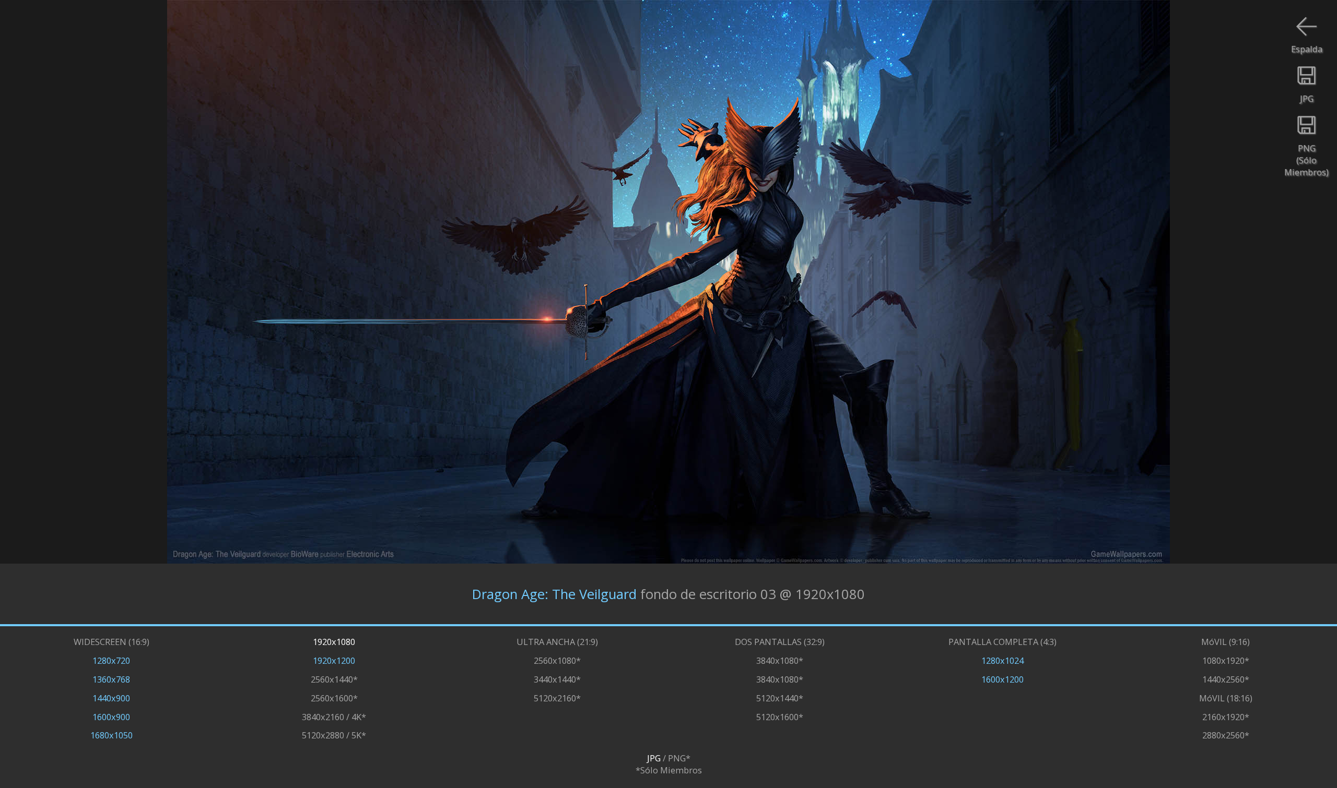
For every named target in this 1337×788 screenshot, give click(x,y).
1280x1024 (1002, 660)
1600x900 (111, 717)
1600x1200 (1002, 679)
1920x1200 (334, 660)
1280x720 (111, 660)
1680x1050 (111, 735)
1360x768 (111, 679)
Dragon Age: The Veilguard (554, 594)
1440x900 (111, 698)
